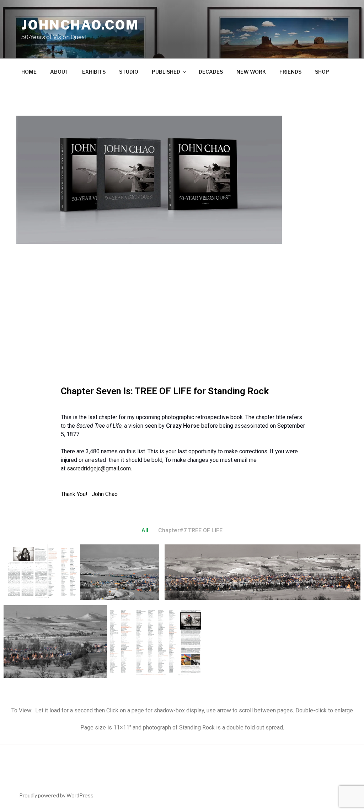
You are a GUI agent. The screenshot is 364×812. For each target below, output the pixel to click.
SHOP (322, 72)
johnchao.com (80, 25)
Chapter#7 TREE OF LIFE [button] (190, 530)
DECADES (211, 72)
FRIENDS (290, 72)
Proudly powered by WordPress (56, 795)
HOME (29, 72)
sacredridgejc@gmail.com (99, 468)
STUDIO (128, 72)
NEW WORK (251, 72)
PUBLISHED (166, 72)
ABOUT (59, 72)
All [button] (144, 530)
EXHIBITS (94, 72)
